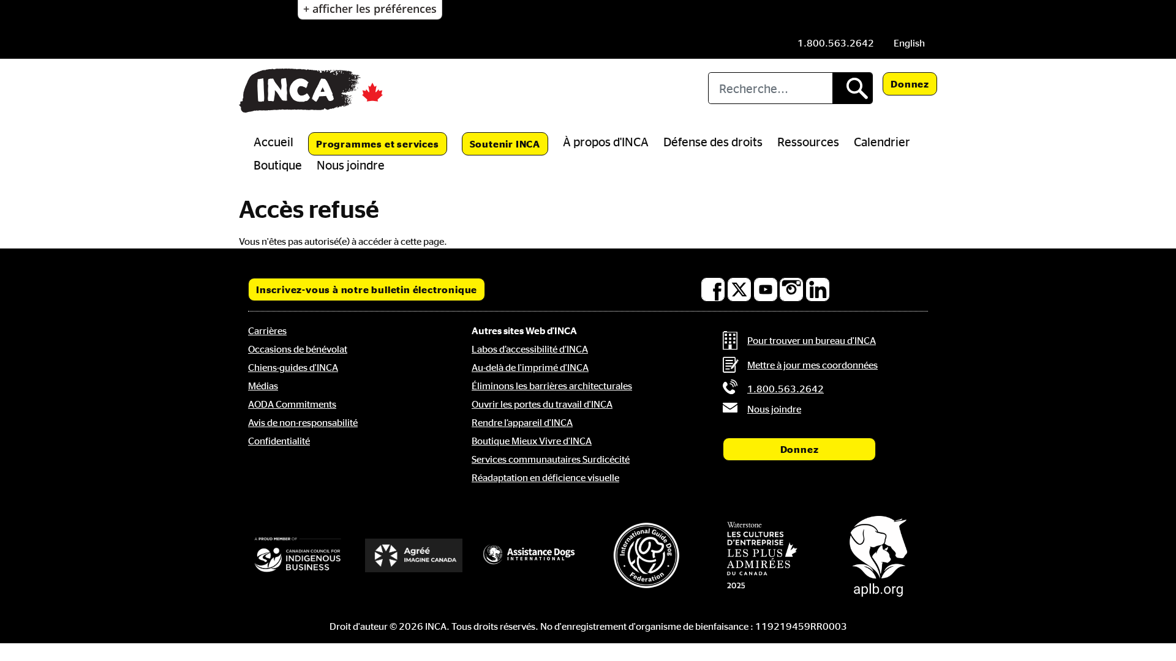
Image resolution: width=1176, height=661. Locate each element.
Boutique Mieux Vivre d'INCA (532, 440)
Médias (263, 385)
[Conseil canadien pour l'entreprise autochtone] (298, 555)
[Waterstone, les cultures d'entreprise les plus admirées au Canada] (763, 555)
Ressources (808, 141)
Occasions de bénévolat (297, 348)
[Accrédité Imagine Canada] (414, 555)
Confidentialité (279, 440)
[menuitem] (909, 43)
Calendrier (882, 141)
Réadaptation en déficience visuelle (545, 477)
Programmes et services (377, 143)
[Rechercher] (852, 88)
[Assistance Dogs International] (530, 555)
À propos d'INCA (606, 141)
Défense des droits (713, 141)
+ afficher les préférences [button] (370, 8)
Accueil (273, 141)
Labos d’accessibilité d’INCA (530, 348)
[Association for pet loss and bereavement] (878, 555)
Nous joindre (351, 164)
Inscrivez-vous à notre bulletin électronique (366, 289)
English (909, 42)
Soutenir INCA (505, 143)
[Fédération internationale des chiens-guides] (646, 555)
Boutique (278, 164)
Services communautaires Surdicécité (551, 459)
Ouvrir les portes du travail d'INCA (542, 403)
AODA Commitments (292, 403)
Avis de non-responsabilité (303, 422)
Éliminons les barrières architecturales (552, 385)
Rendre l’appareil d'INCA (522, 422)
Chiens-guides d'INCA (293, 367)
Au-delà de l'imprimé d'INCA (530, 367)
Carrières (267, 330)
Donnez (910, 83)
